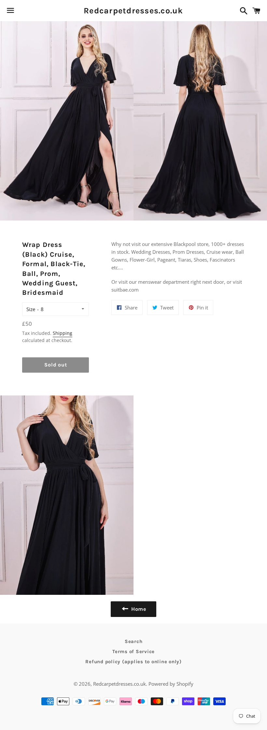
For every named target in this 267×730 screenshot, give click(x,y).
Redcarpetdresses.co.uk (133, 10)
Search (134, 641)
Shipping (62, 333)
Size (30, 309)
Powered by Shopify (170, 683)
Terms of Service (133, 651)
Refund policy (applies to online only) (133, 662)
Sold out (55, 365)
